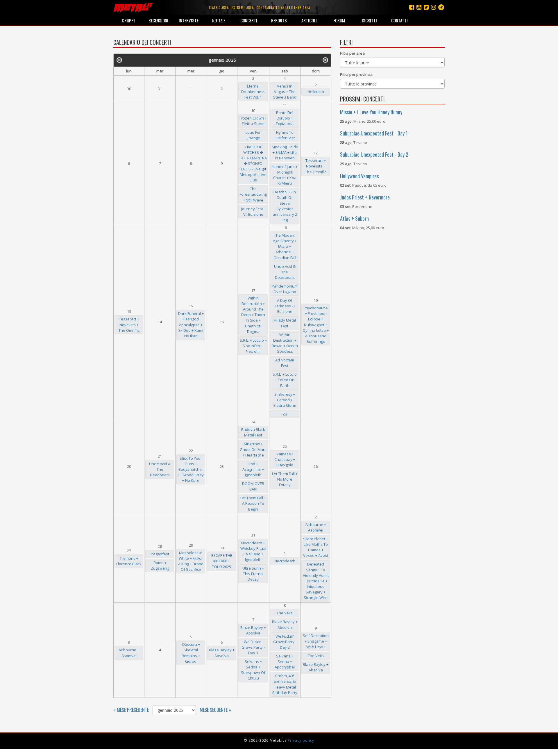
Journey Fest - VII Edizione (253, 211)
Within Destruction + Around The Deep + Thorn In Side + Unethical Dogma (253, 314)
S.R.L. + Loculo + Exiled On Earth (285, 380)
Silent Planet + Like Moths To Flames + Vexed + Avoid (315, 547)
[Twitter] (426, 7)
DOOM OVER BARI (253, 486)
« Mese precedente (131, 709)
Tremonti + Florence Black (129, 561)
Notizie (218, 20)
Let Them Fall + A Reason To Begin (253, 503)
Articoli (309, 20)
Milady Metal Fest (284, 323)
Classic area (219, 7)
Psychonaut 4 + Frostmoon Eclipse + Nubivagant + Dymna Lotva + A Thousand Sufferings (316, 324)
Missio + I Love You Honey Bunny (371, 112)
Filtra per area (352, 53)
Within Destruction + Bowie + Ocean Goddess (285, 343)
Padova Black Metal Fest (253, 432)
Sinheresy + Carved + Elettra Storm (284, 400)
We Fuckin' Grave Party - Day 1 (253, 647)
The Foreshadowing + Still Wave (253, 194)
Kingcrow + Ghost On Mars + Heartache (253, 449)
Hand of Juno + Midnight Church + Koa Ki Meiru (285, 175)
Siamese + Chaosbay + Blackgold (284, 459)
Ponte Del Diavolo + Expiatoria (285, 118)
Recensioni (158, 20)
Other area (300, 7)
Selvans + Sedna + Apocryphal (285, 661)
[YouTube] (418, 7)
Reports (279, 20)
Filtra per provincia (356, 74)
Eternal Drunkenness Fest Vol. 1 (253, 91)
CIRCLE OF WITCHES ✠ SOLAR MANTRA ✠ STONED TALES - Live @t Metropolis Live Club (253, 163)
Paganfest (160, 554)
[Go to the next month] (325, 59)
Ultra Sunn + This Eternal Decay (253, 574)
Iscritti (369, 20)
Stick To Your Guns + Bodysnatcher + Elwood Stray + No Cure (191, 469)
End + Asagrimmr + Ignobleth (253, 469)
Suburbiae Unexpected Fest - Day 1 (374, 133)
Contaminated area (272, 7)
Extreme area (243, 7)
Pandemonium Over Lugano (285, 288)
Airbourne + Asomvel (315, 527)
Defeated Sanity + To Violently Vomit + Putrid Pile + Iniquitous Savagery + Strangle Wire (316, 580)
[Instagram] (441, 7)
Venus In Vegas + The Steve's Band (284, 91)
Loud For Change (253, 135)
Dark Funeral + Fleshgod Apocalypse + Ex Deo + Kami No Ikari (191, 324)
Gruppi (128, 20)
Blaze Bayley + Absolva (222, 652)
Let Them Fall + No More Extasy (285, 479)
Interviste (188, 20)
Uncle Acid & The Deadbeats (285, 272)
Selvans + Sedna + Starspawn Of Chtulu (253, 670)
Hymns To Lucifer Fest (285, 135)
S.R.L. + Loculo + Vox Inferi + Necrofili (253, 346)
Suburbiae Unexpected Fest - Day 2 (374, 154)
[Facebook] (411, 7)
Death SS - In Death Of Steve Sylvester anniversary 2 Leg (285, 205)
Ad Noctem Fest (284, 362)
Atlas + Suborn (354, 218)
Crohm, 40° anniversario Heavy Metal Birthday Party (284, 684)
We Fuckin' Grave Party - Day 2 (284, 642)
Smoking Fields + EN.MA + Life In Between (285, 152)
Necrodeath (284, 560)
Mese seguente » (215, 709)
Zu (284, 414)
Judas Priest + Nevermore (365, 197)
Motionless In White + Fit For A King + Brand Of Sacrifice (190, 561)
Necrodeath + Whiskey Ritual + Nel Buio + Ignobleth (253, 551)
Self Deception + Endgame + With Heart (316, 641)
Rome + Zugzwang (160, 565)
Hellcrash (315, 91)
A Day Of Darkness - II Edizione (285, 306)
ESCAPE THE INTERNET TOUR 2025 (221, 561)
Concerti (248, 20)
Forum (339, 20)
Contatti (399, 20)
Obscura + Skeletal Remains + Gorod (191, 653)
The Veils (285, 613)
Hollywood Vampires (359, 176)
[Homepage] (133, 7)
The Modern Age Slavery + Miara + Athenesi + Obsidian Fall (285, 246)
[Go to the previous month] (119, 59)
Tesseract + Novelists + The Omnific (315, 166)
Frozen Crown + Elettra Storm (253, 120)
